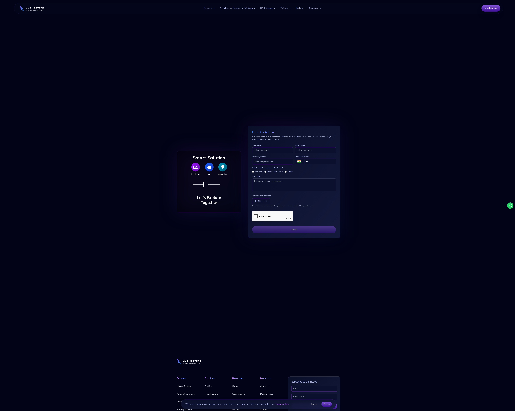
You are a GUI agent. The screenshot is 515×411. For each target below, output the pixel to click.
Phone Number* (302, 156)
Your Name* (257, 145)
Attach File (263, 201)
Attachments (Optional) (262, 196)
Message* (256, 176)
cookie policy (282, 404)
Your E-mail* (300, 145)
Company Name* (259, 156)
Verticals (284, 8)
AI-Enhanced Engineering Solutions (236, 8)
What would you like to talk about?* (267, 168)
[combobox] (300, 161)
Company (208, 8)
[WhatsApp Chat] (510, 205)
